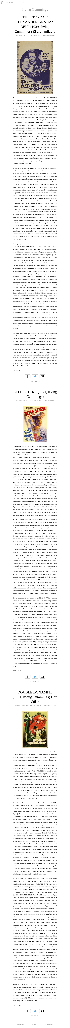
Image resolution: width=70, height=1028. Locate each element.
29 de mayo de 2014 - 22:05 (32, 35)
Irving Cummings (49, 35)
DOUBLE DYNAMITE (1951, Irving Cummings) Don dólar (35, 697)
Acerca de (20, 1024)
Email (42, 376)
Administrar (49, 1024)
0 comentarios (35, 381)
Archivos (35, 1024)
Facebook (28, 376)
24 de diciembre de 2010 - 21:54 (32, 706)
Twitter (35, 376)
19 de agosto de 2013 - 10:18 (32, 400)
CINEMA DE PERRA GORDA (15, 2)
